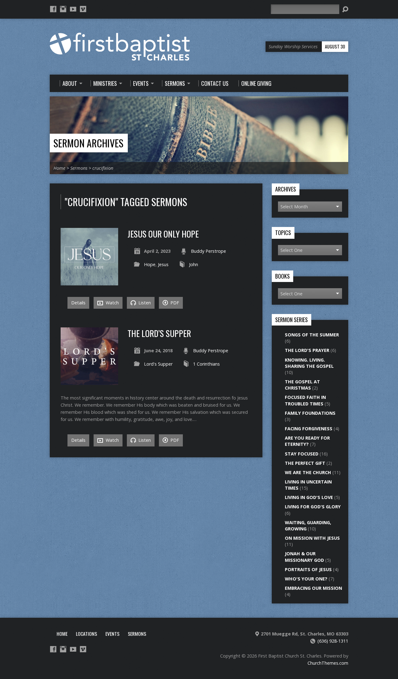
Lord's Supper (158, 364)
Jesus (163, 264)
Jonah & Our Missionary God (304, 557)
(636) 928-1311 (332, 641)
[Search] (345, 9)
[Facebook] (53, 9)
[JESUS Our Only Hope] (89, 282)
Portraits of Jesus (308, 569)
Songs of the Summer (312, 335)
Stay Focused (301, 454)
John (193, 264)
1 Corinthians (206, 364)
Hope (149, 264)
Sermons (78, 168)
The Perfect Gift (305, 463)
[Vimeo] (83, 9)
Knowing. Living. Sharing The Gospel (309, 363)
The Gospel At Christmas (302, 385)
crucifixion (102, 168)
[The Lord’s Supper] (89, 381)
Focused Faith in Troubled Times (305, 400)
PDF (174, 303)
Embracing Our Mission (313, 588)
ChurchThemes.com (328, 663)
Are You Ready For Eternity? (307, 441)
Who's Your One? (306, 579)
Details (78, 303)
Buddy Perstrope (208, 251)
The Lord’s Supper (159, 333)
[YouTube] (73, 9)
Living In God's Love (309, 497)
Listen (144, 303)
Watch (111, 303)
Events (112, 633)
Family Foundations (310, 413)
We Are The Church (308, 472)
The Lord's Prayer (307, 350)
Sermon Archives (88, 143)
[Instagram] (63, 9)
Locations (86, 633)
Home (59, 168)
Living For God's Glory (313, 507)
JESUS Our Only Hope (163, 233)
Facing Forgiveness (308, 429)
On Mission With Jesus (312, 538)
